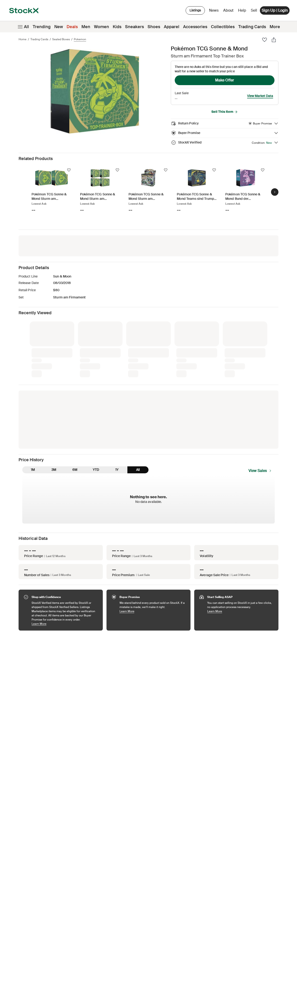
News (214, 10)
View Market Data (260, 96)
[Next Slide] (274, 192)
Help (242, 10)
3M (54, 470)
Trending (42, 27)
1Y (117, 470)
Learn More (65, 624)
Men (85, 27)
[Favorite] (264, 39)
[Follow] (69, 170)
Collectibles (223, 27)
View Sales (258, 470)
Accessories (195, 27)
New (58, 27)
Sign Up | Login (275, 10)
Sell (254, 10)
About (229, 11)
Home (22, 39)
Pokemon (80, 39)
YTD (96, 470)
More (275, 27)
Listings (195, 10)
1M (33, 470)
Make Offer (224, 80)
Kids (117, 27)
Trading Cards (252, 27)
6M (74, 470)
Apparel (171, 27)
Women (101, 27)
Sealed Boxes (61, 39)
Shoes (154, 27)
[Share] (273, 39)
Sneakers (134, 27)
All (26, 27)
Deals (72, 27)
